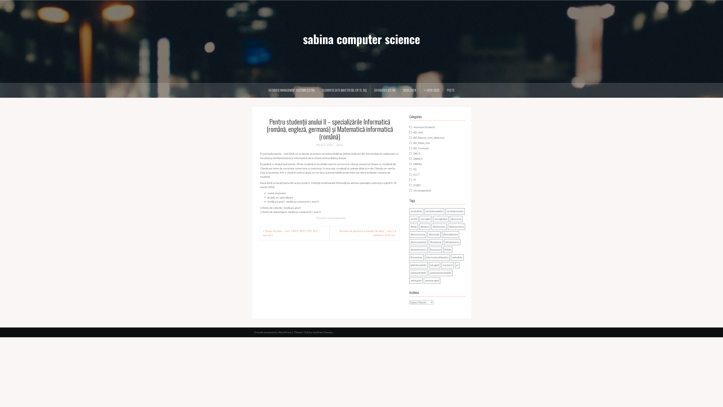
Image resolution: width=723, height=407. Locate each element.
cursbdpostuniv (455, 211)
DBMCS (418, 158)
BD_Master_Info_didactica (428, 137)
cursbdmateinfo (434, 211)
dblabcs (424, 226)
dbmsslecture (450, 234)
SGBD (417, 185)
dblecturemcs (456, 226)
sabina (339, 144)
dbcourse (456, 218)
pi (457, 265)
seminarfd (415, 280)
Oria (306, 332)
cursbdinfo (416, 211)
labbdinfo (457, 257)
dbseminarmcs (418, 249)
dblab (413, 226)
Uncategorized (336, 218)
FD (415, 169)
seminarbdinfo (418, 272)
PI (414, 179)
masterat (448, 265)
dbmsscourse (417, 234)
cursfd (413, 218)
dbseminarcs (452, 242)
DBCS (416, 153)
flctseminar (416, 257)
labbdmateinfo (418, 265)
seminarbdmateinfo (440, 272)
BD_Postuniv (421, 148)
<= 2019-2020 (431, 90)
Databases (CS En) (384, 90)
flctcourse (435, 249)
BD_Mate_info (421, 143)
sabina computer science (361, 38)
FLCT (416, 174)
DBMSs (417, 164)
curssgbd (426, 218)
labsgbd (434, 265)
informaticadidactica (437, 257)
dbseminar (436, 242)
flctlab (447, 249)
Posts (451, 90)
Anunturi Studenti (424, 127)
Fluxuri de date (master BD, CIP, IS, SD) (344, 90)
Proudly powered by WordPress (273, 332)
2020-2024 (409, 90)
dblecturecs (439, 226)
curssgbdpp (440, 218)
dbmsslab (434, 234)
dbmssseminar (418, 242)
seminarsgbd (432, 280)
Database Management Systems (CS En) (291, 90)
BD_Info (418, 132)
